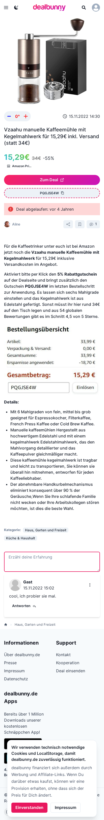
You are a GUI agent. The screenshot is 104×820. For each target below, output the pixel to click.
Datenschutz (16, 678)
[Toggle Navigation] (6, 8)
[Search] (84, 8)
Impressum (65, 807)
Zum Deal (49, 179)
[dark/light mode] (16, 8)
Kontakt (63, 654)
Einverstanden (29, 807)
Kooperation (67, 662)
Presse (10, 662)
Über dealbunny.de (22, 654)
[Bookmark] (80, 224)
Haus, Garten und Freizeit (35, 624)
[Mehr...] (90, 585)
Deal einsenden (70, 670)
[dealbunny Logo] (51, 8)
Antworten (21, 606)
